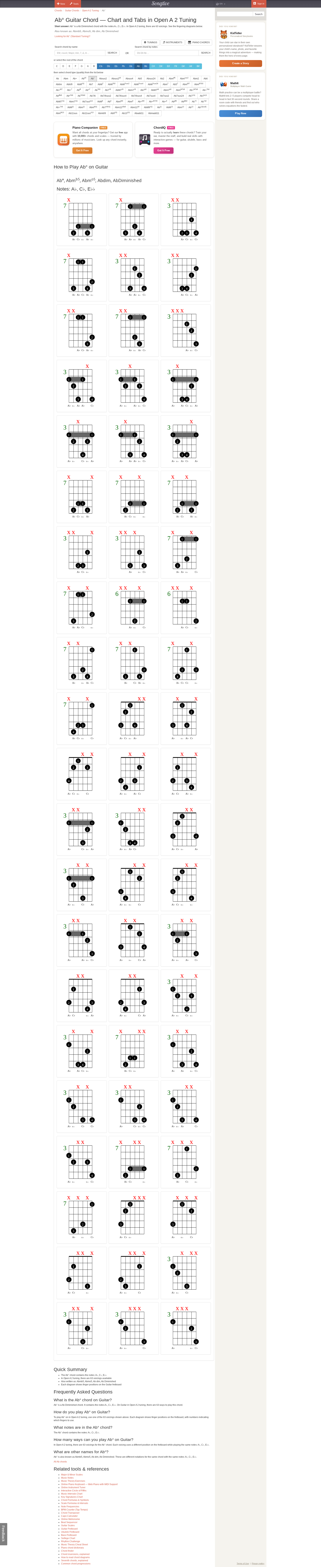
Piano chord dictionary (72, 1547)
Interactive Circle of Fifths (73, 1490)
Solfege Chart (68, 1538)
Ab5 (140, 78)
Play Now (240, 113)
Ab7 (91, 84)
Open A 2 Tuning (90, 10)
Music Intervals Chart (71, 1493)
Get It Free (82, 150)
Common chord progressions (75, 1563)
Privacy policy (258, 1563)
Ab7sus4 (151, 96)
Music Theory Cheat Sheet (74, 1544)
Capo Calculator (69, 1516)
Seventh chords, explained (74, 1560)
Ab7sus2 (164, 96)
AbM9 (148, 107)
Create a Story (240, 63)
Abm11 (120, 107)
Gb (130, 66)
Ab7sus (87, 101)
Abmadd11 (153, 113)
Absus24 (151, 78)
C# (153, 66)
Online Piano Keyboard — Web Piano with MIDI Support (89, 1484)
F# (175, 66)
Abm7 (132, 89)
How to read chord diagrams (75, 1557)
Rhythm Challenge (70, 1541)
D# (160, 66)
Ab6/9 (69, 84)
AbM (80, 84)
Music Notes (67, 1478)
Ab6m (59, 84)
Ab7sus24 (179, 96)
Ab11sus (73, 113)
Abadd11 (139, 113)
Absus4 (129, 78)
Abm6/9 (102, 113)
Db (108, 66)
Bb (145, 66)
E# (168, 66)
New (62, 4)
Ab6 (206, 78)
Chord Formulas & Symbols (75, 1500)
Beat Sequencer (69, 1522)
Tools (76, 4)
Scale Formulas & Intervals (74, 1503)
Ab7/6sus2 (105, 96)
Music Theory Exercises (73, 1481)
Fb (123, 66)
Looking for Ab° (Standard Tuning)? (72, 36)
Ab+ (75, 78)
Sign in (260, 3)
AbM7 (119, 89)
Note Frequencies (70, 1506)
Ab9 (114, 113)
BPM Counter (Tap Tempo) (74, 1509)
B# (198, 66)
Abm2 (196, 78)
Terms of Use (243, 1563)
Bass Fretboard (69, 1535)
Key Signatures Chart (72, 1497)
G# (183, 66)
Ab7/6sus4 (121, 96)
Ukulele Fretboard (70, 1532)
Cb (100, 66)
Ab (138, 66)
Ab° (93, 78)
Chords (58, 10)
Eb (116, 66)
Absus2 (103, 78)
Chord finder (67, 1551)
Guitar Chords (72, 10)
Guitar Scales (68, 1525)
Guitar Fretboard (69, 1529)
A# (190, 66)
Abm (66, 78)
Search (112, 53)
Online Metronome (70, 1519)
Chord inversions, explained (75, 1554)
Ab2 (162, 78)
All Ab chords (60, 1461)
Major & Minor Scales (72, 1474)
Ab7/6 (93, 96)
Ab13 (126, 113)
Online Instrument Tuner (73, 1487)
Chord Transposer (70, 1513)
